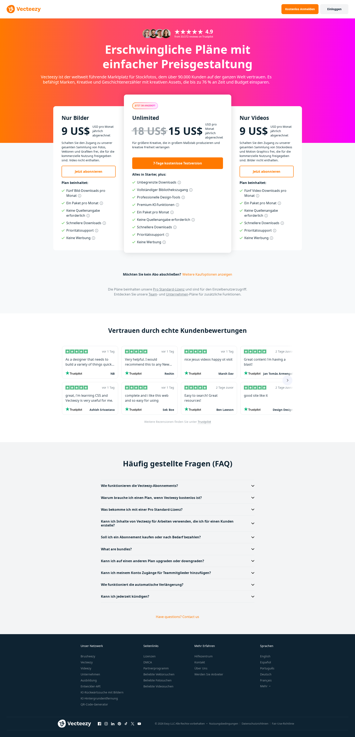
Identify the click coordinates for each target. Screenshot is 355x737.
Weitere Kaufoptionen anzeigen (207, 274)
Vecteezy (87, 662)
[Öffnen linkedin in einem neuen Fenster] (112, 723)
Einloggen (334, 9)
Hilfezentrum (203, 656)
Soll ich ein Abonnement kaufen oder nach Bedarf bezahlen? (151, 537)
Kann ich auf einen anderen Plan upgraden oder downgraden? (152, 561)
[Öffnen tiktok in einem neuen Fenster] (126, 723)
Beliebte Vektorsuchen (158, 674)
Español (265, 662)
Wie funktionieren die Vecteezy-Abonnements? (139, 485)
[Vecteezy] (24, 9)
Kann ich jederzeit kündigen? (125, 596)
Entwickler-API (91, 686)
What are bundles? (116, 549)
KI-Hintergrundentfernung (99, 698)
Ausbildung (89, 680)
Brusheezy (88, 656)
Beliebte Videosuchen (158, 686)
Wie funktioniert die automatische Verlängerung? (142, 584)
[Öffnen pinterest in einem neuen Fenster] (119, 723)
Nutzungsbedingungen (223, 723)
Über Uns (200, 668)
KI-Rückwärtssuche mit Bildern (102, 692)
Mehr (264, 686)
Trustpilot (204, 422)
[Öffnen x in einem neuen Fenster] (132, 723)
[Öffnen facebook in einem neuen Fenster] (99, 723)
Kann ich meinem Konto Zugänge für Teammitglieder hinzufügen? (156, 572)
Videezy (86, 668)
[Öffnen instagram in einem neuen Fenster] (106, 723)
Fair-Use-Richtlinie (283, 723)
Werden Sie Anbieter (208, 674)
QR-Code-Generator (94, 704)
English (265, 656)
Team (153, 294)
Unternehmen (177, 294)
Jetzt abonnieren (88, 171)
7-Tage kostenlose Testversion (177, 163)
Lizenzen (149, 656)
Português (267, 668)
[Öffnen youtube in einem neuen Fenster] (139, 723)
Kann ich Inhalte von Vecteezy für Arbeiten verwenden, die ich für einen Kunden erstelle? (167, 523)
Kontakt (199, 662)
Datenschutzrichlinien (255, 723)
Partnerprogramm (156, 668)
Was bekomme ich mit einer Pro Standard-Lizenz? (142, 509)
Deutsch (265, 674)
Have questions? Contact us (177, 616)
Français (266, 680)
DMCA (147, 662)
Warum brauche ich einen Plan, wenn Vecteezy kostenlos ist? (151, 497)
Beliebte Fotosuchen (157, 680)
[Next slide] (287, 380)
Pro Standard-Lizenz (169, 289)
